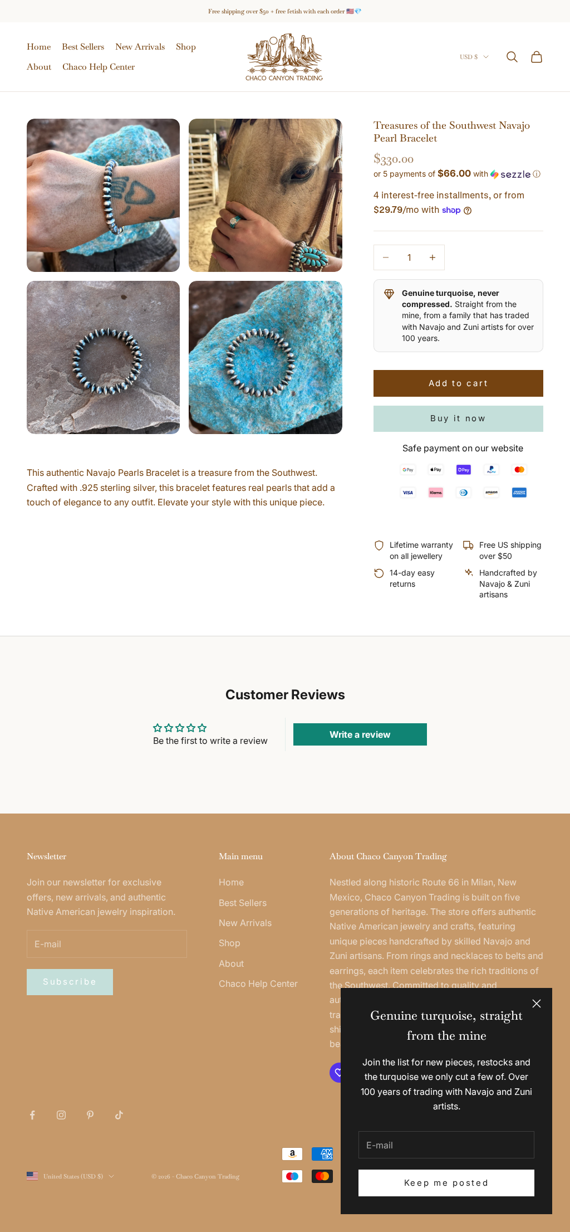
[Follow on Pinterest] (90, 1115)
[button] (458, 173)
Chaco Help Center (98, 66)
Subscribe (70, 981)
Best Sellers (83, 46)
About (39, 66)
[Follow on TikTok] (119, 1115)
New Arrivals (140, 46)
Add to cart (459, 383)
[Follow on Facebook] (32, 1115)
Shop (186, 46)
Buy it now (458, 418)
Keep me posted (446, 1182)
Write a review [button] (360, 734)
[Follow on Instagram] (61, 1115)
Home (39, 46)
